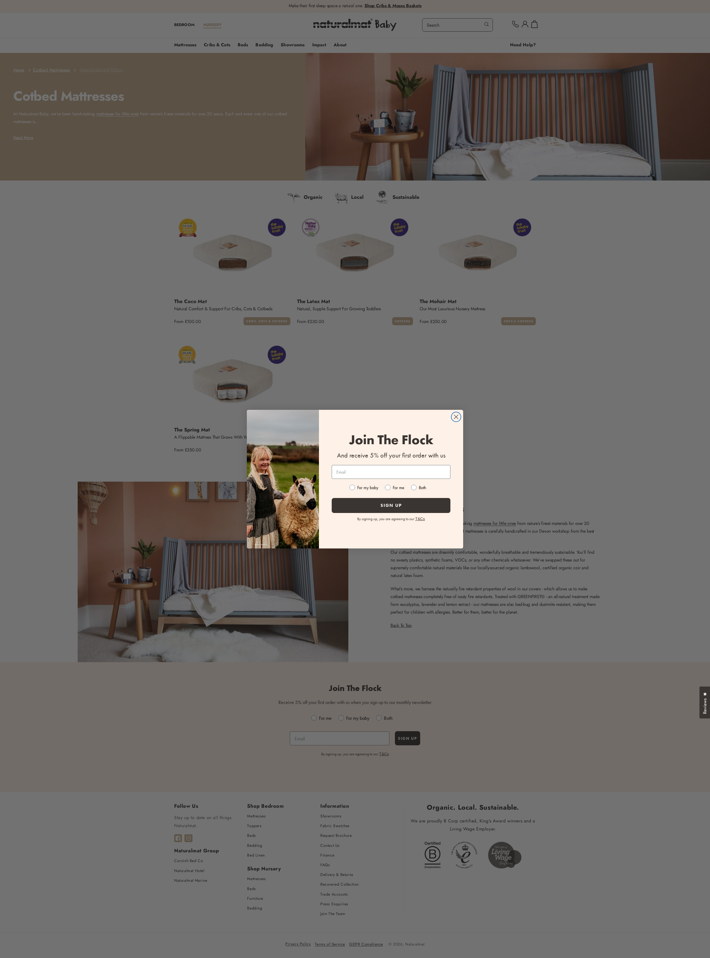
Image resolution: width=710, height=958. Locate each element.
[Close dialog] (456, 417)
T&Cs (420, 519)
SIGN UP (391, 505)
